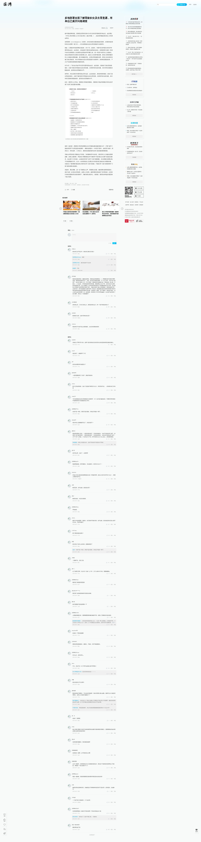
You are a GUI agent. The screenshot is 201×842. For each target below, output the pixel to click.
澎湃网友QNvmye (75, 652)
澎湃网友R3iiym (75, 579)
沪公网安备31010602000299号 (131, 211)
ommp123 (74, 396)
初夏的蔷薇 (74, 761)
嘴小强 (73, 601)
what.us (73, 383)
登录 (190, 4)
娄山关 (73, 739)
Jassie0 (73, 350)
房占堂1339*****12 (76, 590)
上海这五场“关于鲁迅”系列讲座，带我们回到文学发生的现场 (134, 106)
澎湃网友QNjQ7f (75, 808)
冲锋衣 (73, 557)
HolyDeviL (74, 472)
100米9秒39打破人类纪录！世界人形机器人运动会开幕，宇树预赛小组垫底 (134, 43)
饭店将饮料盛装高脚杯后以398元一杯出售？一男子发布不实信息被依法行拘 (134, 59)
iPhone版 (139, 192)
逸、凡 (73, 715)
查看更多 (134, 94)
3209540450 (74, 641)
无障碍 (195, 4)
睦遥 (73, 541)
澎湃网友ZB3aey (75, 507)
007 (72, 361)
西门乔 (73, 450)
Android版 (139, 188)
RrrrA (73, 663)
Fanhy (73, 726)
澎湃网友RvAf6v (75, 612)
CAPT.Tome (74, 530)
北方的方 (74, 313)
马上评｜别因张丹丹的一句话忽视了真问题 (134, 110)
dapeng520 (74, 420)
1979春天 (74, 797)
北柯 (73, 485)
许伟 (73, 784)
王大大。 (74, 518)
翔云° (73, 496)
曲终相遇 (74, 690)
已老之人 (74, 249)
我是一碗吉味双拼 (75, 824)
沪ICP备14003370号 (129, 209)
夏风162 (73, 431)
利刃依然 (74, 276)
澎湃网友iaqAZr (75, 461)
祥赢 (73, 679)
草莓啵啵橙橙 (75, 750)
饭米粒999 (74, 372)
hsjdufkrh (74, 339)
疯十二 (73, 568)
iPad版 (139, 196)
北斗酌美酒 (74, 302)
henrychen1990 (75, 630)
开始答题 (134, 157)
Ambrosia (74, 324)
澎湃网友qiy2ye (75, 773)
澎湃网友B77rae (75, 409)
